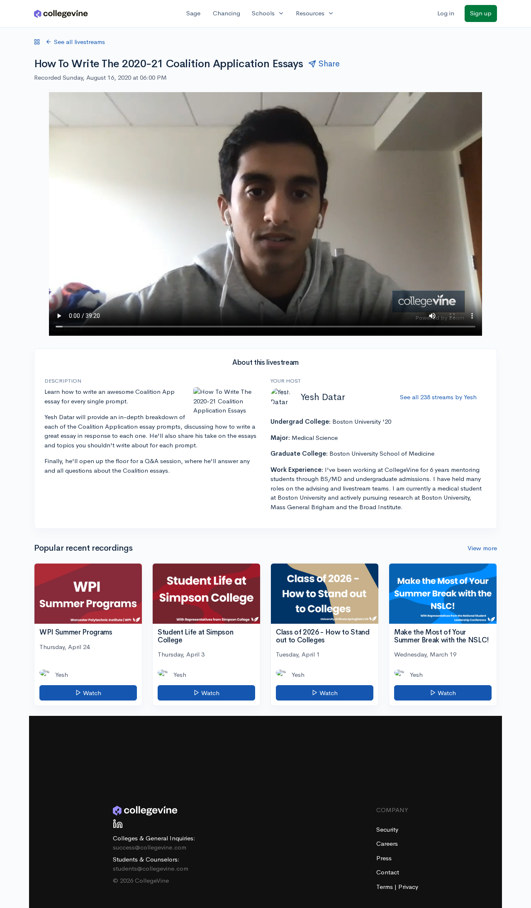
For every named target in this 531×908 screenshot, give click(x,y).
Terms (385, 887)
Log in (445, 13)
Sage (193, 13)
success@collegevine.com (149, 847)
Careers (387, 843)
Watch (91, 693)
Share (329, 64)
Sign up (481, 13)
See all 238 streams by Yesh (438, 397)
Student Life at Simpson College (195, 636)
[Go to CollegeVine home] (61, 13)
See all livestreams (79, 42)
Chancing (226, 13)
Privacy (408, 887)
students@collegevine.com (150, 868)
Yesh (61, 675)
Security (387, 829)
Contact (387, 872)
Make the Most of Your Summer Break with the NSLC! (441, 636)
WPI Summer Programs (75, 632)
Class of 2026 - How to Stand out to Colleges (322, 636)
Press (384, 858)
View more (482, 548)
